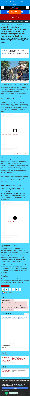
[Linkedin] (13, 289)
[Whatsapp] (3, 289)
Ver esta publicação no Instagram (10, 134)
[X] (10, 289)
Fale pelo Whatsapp (13, 393)
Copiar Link (6, 286)
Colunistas (5, 367)
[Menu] (2, 7)
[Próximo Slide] (27, 314)
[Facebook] (6, 289)
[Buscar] (27, 7)
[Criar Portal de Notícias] (26, 393)
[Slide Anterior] (25, 314)
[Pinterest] (17, 289)
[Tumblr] (20, 289)
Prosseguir (15, 388)
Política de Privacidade (18, 385)
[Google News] (6, 292)
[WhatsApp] (6, 393)
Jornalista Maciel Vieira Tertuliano (15, 21)
